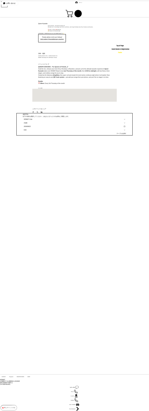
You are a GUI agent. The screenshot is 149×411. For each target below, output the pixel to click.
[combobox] (74, 119)
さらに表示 (40, 88)
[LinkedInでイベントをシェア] (41, 112)
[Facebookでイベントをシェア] (33, 112)
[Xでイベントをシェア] (37, 112)
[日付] (124, 126)
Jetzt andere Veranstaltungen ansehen (52, 39)
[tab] (4, 377)
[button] (74, 13)
